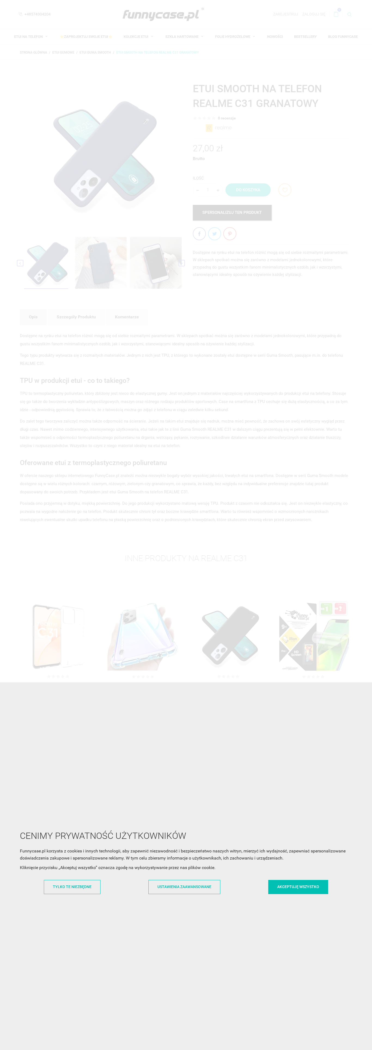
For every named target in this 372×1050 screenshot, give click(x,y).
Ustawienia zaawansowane (184, 887)
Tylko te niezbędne (72, 887)
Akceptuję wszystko (298, 887)
